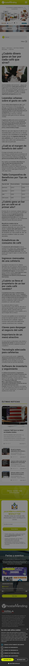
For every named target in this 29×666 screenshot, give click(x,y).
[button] (14, 663)
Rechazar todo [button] (21, 659)
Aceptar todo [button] (7, 659)
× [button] (27, 629)
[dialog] (14, 333)
